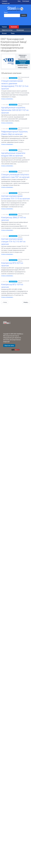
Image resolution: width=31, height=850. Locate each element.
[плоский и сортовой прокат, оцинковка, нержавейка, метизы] (15, 9)
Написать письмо (22, 67)
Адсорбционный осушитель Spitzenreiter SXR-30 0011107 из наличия (14, 110)
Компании (14, 27)
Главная (4, 27)
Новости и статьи (7, 30)
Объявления (20, 30)
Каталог (4, 33)
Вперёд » (26, 302)
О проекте (4, 1)
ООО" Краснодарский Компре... (23, 78)
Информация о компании (23, 56)
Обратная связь (9, 345)
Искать (24, 15)
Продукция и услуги (22, 65)
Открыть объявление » (7, 98)
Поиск (13, 33)
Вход (19, 1)
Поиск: (6, 12)
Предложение (13, 78)
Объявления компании (22, 62)
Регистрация (25, 1)
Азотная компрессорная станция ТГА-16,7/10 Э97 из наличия (13, 241)
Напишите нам (6, 3)
